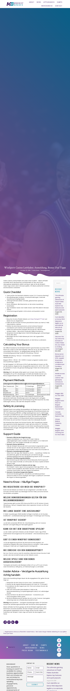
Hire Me (34, 645)
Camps (44, 645)
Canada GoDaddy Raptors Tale (59, 414)
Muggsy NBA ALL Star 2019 (59, 394)
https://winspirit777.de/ (37, 319)
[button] (59, 640)
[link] (31, 2)
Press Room (27, 650)
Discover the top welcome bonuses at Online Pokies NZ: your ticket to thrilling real (60, 343)
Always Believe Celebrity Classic (58, 422)
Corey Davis (35, 270)
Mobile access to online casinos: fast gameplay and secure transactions (60, 379)
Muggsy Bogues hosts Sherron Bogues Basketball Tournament (59, 404)
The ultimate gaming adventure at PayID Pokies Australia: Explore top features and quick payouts (59, 302)
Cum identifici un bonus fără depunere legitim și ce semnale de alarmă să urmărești (60, 323)
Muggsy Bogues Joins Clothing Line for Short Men (59, 431)
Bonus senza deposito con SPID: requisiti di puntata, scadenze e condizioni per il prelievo (59, 360)
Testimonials (42, 650)
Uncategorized (45, 270)
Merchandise (31, 648)
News (42, 648)
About (26, 645)
